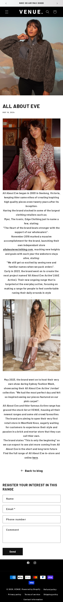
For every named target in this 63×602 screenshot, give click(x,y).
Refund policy (50, 589)
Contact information (33, 599)
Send (12, 551)
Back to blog (34, 470)
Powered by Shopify (31, 589)
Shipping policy (51, 594)
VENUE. (17, 589)
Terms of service (32, 594)
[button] (6, 12)
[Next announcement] (57, 3)
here (35, 457)
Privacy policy (14, 594)
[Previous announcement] (6, 3)
